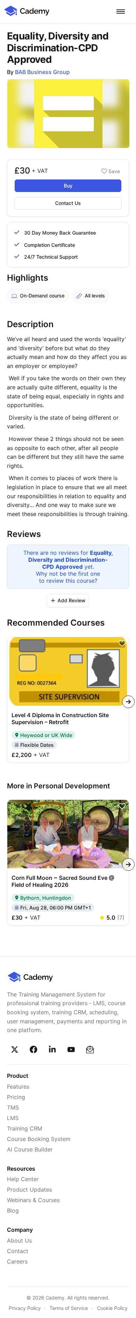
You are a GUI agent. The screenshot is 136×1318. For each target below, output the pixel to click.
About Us (19, 1240)
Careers (17, 1261)
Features (18, 1086)
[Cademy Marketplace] (26, 15)
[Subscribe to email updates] (90, 1049)
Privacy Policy (25, 1308)
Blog (13, 1210)
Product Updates (29, 1189)
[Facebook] (33, 1049)
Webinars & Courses (33, 1199)
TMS (13, 1107)
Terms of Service (69, 1308)
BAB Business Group (42, 71)
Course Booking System (38, 1138)
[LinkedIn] (52, 1049)
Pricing (16, 1097)
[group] (68, 699)
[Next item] (128, 701)
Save (114, 171)
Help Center (23, 1179)
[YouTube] (71, 1049)
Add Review (71, 600)
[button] (120, 11)
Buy (68, 186)
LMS (12, 1117)
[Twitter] (14, 1049)
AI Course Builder (30, 1149)
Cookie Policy (112, 1308)
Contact (17, 1250)
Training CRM (24, 1128)
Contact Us (68, 203)
